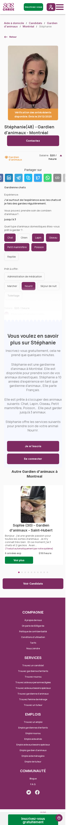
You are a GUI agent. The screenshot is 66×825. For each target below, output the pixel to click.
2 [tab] (22, 572)
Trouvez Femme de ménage (33, 699)
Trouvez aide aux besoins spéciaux (33, 688)
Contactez (33, 140)
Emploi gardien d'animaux (33, 750)
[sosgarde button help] (58, 817)
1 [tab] (19, 572)
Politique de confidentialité (33, 631)
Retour (13, 37)
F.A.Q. (33, 784)
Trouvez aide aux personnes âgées (33, 682)
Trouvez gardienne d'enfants (33, 671)
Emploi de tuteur (33, 761)
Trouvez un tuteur (33, 705)
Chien (24, 237)
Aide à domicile (14, 23)
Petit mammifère (17, 247)
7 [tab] (38, 572)
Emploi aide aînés (33, 738)
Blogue (33, 778)
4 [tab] (28, 572)
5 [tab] (31, 572)
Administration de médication (24, 276)
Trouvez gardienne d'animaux (33, 693)
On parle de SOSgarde (33, 625)
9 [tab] (44, 572)
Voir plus (19, 560)
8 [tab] (41, 572)
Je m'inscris (33, 446)
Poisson (39, 247)
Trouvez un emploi (33, 722)
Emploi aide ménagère (33, 755)
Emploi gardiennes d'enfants (33, 727)
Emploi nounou (33, 733)
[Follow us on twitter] (28, 792)
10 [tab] (47, 572)
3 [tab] (25, 572)
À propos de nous (33, 620)
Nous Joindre (33, 648)
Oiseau (53, 237)
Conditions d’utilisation (33, 637)
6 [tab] (34, 572)
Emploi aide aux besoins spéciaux (33, 744)
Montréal (28, 26)
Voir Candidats (33, 583)
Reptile (11, 256)
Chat (10, 237)
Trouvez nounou (33, 676)
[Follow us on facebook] (37, 792)
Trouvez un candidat (33, 665)
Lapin (38, 237)
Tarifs (33, 642)
